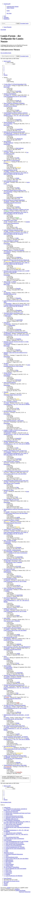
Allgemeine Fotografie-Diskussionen (12, 202)
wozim (7, 697)
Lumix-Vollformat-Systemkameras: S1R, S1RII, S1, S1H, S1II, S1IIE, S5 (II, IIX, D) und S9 (16, 173)
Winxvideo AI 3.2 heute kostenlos (12, 160)
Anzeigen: (4, 776)
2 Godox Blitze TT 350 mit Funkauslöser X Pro (15, 84)
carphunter (8, 638)
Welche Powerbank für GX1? (11, 441)
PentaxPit (8, 283)
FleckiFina (8, 333)
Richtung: (19, 778)
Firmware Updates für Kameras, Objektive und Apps (16, 209)
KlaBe (7, 171)
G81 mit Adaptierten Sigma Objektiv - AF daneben (16, 736)
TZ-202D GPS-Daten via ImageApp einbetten (15, 705)
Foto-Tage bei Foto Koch (10, 746)
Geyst (7, 657)
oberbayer (8, 161)
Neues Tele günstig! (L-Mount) (11, 240)
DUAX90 (8, 561)
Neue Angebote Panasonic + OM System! (14, 420)
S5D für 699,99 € (8, 373)
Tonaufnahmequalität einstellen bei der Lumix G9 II (16, 480)
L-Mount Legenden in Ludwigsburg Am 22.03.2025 (16, 471)
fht (6, 221)
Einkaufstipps (7, 144)
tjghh (7, 231)
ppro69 (7, 727)
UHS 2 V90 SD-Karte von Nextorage (13, 588)
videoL (7, 393)
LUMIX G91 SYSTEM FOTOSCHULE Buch (15, 755)
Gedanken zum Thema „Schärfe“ (11, 520)
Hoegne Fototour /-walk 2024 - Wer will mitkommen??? (17, 646)
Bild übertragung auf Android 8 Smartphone (14, 200)
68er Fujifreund (9, 142)
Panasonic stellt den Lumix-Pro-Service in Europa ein (16, 260)
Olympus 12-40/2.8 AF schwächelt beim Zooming (16, 332)
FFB (7, 442)
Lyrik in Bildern (7, 695)
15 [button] (4, 73)
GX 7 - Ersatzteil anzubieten (10, 401)
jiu (6, 738)
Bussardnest (8, 303)
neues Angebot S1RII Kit (10, 382)
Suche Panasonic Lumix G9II (11, 181)
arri (6, 491)
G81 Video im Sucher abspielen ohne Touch (14, 725)
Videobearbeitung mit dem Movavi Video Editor (15, 765)
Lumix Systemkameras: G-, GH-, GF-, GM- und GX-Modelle (17, 403)
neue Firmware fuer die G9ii (10, 597)
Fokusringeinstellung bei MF (10, 170)
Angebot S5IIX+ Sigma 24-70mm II (12, 529)
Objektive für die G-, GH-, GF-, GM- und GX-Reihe (16, 115)
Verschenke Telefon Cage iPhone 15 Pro (13, 313)
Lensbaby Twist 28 (8, 151)
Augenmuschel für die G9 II (10, 637)
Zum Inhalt (3, 29)
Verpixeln (6, 392)
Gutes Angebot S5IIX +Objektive (12, 461)
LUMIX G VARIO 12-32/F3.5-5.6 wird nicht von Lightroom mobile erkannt (16, 431)
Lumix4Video (9, 123)
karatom (8, 599)
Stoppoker (8, 292)
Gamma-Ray (9, 766)
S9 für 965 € (7, 322)
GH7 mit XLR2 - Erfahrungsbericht (12, 550)
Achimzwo (8, 251)
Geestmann (8, 452)
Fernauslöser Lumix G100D (10, 220)
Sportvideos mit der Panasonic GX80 (12, 559)
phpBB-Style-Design (20, 890)
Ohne (7, 482)
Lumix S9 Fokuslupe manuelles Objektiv (13, 230)
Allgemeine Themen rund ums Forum (13, 394)
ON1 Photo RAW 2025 (9, 569)
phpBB (8, 887)
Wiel (7, 686)
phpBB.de (17, 889)
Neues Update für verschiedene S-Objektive (14, 103)
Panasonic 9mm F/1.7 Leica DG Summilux (14, 250)
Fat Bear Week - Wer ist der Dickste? (12, 627)
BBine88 (8, 757)
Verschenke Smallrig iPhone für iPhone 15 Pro (15, 190)
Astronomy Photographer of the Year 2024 (14, 675)
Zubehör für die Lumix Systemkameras (18, 552)
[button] (7, 61)
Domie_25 (8, 95)
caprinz (7, 182)
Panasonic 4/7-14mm (9, 490)
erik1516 (8, 580)
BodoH (7, 521)
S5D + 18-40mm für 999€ (10, 540)
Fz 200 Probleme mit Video (10, 578)
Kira (7, 364)
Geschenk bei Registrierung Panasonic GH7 (14, 685)
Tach (5, 291)
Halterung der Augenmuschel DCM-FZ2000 (14, 132)
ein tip (5, 656)
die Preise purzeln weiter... (10, 411)
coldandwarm (9, 133)
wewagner (8, 85)
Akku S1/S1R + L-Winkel (10, 281)
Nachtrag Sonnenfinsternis (10, 93)
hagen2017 (8, 114)
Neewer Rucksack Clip (9, 122)
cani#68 (7, 512)
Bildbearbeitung (7, 571)
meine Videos (7, 618)
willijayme (8, 706)
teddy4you (8, 570)
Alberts (7, 610)
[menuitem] (12, 6)
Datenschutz (27, 891)
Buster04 (8, 344)
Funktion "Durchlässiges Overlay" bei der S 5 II (15, 450)
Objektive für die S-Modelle (10, 106)
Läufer (7, 104)
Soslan (7, 717)
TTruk (7, 403)
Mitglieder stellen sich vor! (10, 294)
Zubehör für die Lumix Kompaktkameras (17, 222)
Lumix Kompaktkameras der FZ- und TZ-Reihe (15, 96)
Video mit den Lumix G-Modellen (12, 483)
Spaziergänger (9, 747)
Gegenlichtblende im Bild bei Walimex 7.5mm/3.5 (15, 112)
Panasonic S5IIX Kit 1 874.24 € (11, 499)
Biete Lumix (7, 87)
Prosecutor (8, 324)
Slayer (7, 211)
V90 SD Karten (7, 665)
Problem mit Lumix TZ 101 (10, 608)
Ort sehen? (6, 363)
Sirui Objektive (7, 141)
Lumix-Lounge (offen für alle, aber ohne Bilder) (15, 473)
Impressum (21, 891)
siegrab (7, 201)
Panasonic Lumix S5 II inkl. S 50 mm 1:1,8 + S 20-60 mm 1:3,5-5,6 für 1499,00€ (16, 271)
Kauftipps (6, 163)
